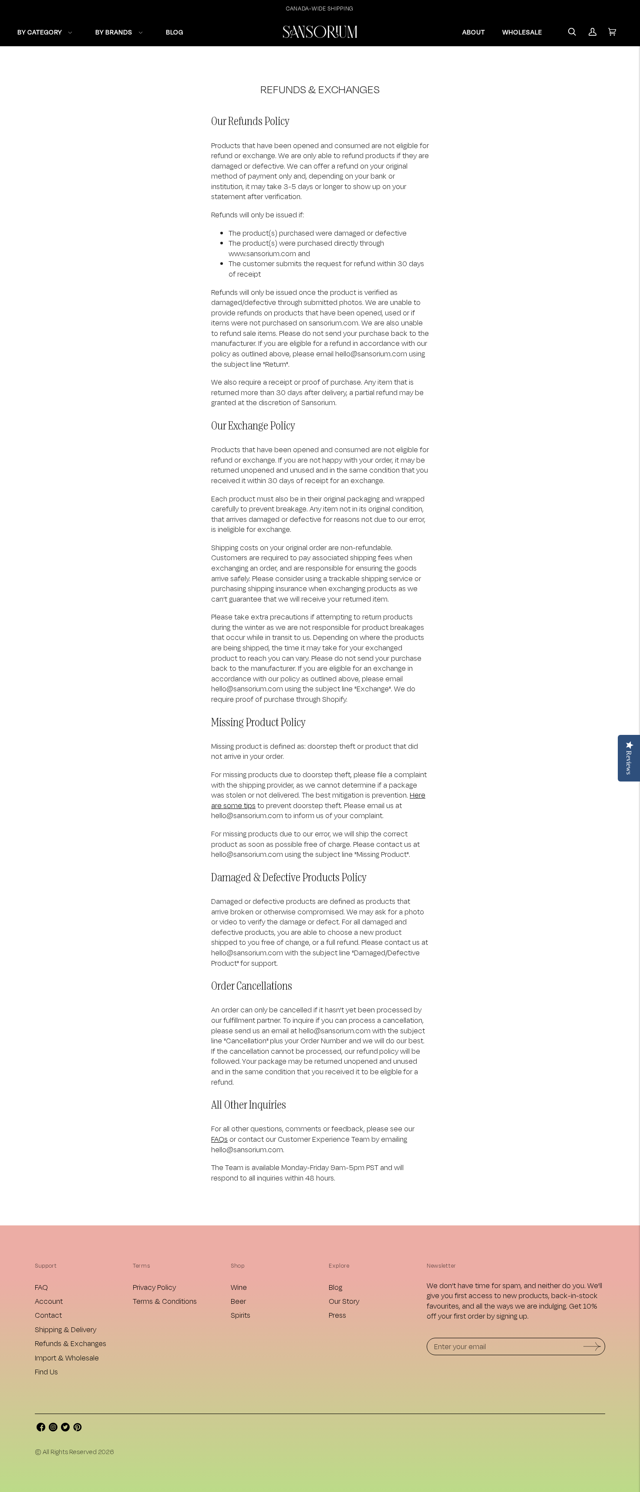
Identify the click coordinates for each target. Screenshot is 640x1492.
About (473, 32)
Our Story (344, 1301)
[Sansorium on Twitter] (65, 1429)
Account (49, 1301)
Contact (48, 1315)
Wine (239, 1287)
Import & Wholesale (67, 1358)
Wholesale (522, 32)
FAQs (219, 1139)
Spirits (240, 1315)
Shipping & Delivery (65, 1329)
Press (337, 1315)
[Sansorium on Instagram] (53, 1429)
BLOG (174, 32)
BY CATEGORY (39, 32)
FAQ (41, 1287)
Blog (335, 1287)
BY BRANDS (113, 32)
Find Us (46, 1372)
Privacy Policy (154, 1287)
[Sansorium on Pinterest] (77, 1429)
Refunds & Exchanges (70, 1343)
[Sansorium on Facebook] (41, 1429)
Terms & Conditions (165, 1301)
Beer (238, 1301)
